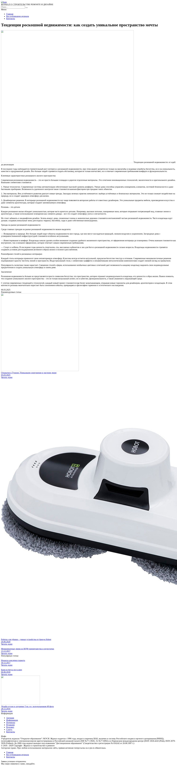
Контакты (10, 18)
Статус (9, 729)
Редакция (10, 725)
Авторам (10, 718)
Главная (9, 14)
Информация (12, 720)
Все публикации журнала (17, 16)
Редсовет (10, 727)
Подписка (10, 722)
